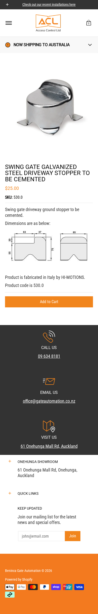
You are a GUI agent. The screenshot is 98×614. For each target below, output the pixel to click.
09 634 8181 (49, 356)
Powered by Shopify (18, 579)
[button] (88, 23)
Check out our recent (37, 5)
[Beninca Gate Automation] (48, 23)
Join (72, 536)
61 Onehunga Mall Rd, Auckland (49, 446)
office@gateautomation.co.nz (49, 401)
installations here (64, 5)
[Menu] (8, 23)
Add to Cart (49, 301)
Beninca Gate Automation (23, 571)
